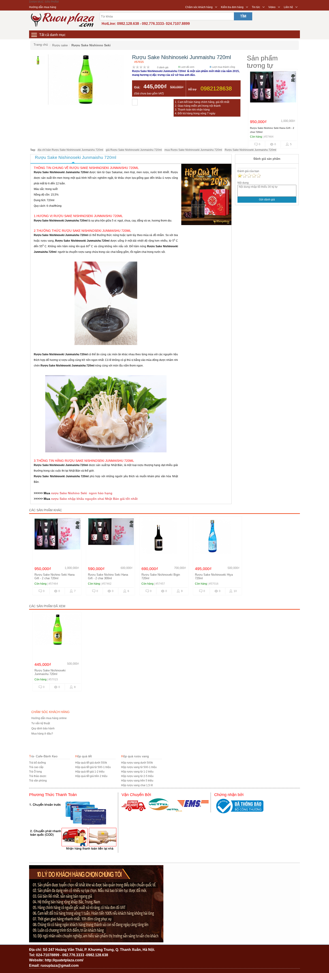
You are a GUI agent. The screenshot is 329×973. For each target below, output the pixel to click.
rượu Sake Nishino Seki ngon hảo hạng (81, 493)
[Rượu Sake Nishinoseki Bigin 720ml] (163, 537)
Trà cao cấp (36, 767)
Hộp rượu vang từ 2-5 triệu (137, 776)
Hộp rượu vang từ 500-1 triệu (139, 767)
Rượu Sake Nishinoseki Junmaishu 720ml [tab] (75, 157)
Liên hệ (288, 7)
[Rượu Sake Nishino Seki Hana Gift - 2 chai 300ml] (111, 537)
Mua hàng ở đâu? (42, 733)
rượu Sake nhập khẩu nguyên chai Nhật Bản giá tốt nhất (94, 498)
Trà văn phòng (38, 780)
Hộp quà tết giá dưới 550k (91, 762)
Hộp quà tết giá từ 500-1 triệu (93, 767)
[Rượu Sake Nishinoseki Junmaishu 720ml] (57, 633)
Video (272, 7)
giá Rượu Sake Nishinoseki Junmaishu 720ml (134, 149)
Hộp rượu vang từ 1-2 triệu (137, 771)
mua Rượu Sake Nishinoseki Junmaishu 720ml (193, 149)
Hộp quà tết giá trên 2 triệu (91, 776)
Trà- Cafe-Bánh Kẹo (43, 756)
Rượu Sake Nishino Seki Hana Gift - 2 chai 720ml (54, 576)
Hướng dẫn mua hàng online (49, 718)
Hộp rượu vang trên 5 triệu (137, 780)
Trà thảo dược (37, 776)
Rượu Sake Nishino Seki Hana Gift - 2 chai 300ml (108, 576)
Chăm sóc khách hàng (199, 7)
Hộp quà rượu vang (135, 756)
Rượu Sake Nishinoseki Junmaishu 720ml (250, 149)
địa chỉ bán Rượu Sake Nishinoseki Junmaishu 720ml (70, 149)
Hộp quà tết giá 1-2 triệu (90, 771)
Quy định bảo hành (43, 728)
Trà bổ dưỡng (37, 762)
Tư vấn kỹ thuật (40, 723)
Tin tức (256, 7)
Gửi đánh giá (267, 199)
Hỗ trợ (192, 89)
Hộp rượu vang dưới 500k (137, 762)
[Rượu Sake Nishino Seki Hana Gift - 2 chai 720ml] (273, 90)
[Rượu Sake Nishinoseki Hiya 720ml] (217, 537)
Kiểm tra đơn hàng (232, 7)
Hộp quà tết (83, 756)
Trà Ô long (35, 771)
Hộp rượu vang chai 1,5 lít (137, 785)
